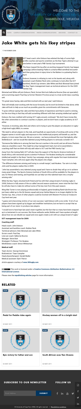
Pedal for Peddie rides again (17, 315)
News (9, 32)
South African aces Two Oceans (58, 355)
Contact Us (73, 32)
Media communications (46, 32)
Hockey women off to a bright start (60, 315)
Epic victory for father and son (18, 355)
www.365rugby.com (30, 262)
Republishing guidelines (58, 407)
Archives (62, 32)
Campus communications (24, 32)
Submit (44, 393)
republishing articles (23, 275)
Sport (5, 290)
